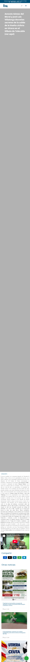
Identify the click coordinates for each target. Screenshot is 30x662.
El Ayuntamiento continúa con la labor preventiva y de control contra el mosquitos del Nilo (14, 625)
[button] (26, 658)
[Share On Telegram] (24, 557)
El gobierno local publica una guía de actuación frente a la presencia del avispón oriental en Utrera (14, 589)
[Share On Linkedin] (15, 557)
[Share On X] (10, 557)
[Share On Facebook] (5, 557)
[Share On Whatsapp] (19, 557)
